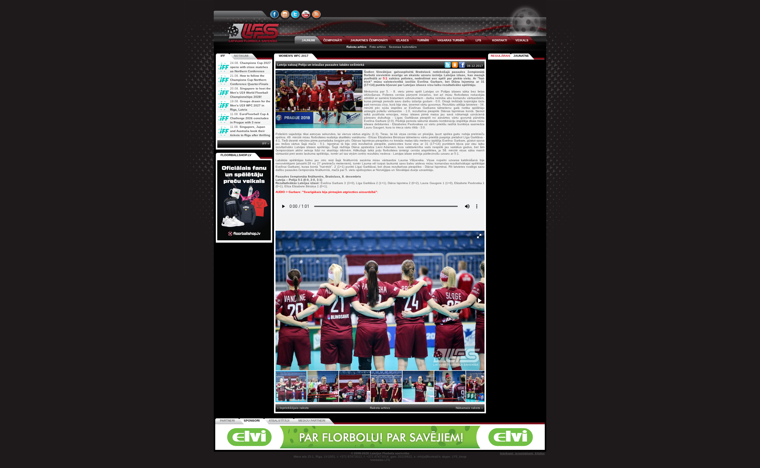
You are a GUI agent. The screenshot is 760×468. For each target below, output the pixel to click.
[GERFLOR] (339, 447)
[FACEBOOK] (274, 14)
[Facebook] (462, 65)
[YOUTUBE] (305, 14)
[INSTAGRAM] (285, 14)
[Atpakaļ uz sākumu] (252, 32)
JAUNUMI (308, 40)
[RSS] (316, 14)
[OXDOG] (380, 447)
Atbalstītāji (279, 420)
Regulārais (500, 55)
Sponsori (252, 420)
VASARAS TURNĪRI (450, 40)
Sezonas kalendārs (403, 46)
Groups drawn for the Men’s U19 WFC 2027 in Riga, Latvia (250, 105)
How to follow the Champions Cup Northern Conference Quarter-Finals (249, 80)
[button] (479, 236)
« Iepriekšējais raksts (293, 407)
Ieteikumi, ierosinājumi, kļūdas (522, 453)
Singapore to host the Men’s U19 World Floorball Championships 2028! (250, 92)
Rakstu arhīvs (356, 46)
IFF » (265, 143)
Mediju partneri (311, 420)
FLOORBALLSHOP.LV (236, 155)
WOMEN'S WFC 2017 (293, 55)
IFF (223, 55)
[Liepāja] (298, 447)
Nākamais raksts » (469, 407)
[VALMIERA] (257, 447)
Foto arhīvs (378, 46)
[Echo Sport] (503, 447)
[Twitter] (448, 65)
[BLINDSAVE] (421, 447)
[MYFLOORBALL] (462, 447)
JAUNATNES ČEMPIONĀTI (369, 40)
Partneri (227, 420)
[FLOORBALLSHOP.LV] (244, 240)
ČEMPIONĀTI (332, 40)
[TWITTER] (295, 14)
